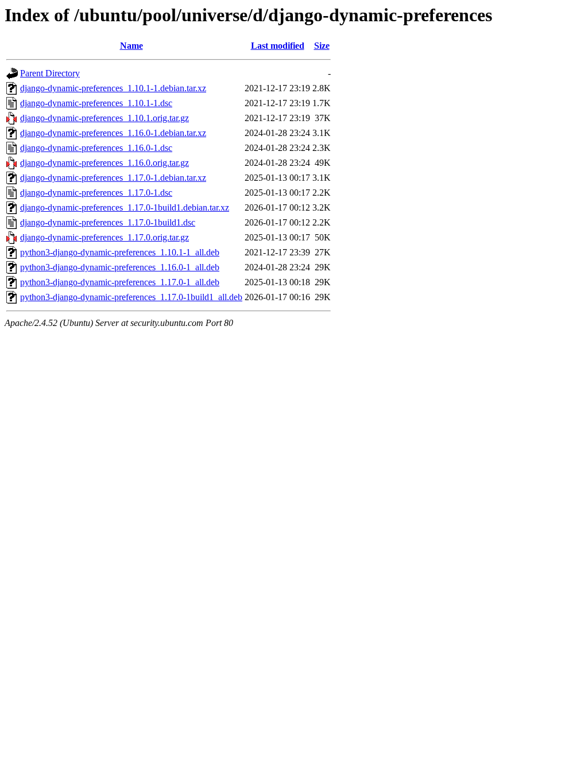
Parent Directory (50, 73)
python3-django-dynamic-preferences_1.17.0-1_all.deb (119, 282)
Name (131, 46)
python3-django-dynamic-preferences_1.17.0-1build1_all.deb (131, 297)
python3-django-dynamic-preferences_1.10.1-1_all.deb (119, 252)
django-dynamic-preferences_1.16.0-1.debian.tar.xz (113, 133)
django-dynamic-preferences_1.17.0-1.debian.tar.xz (113, 178)
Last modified (277, 46)
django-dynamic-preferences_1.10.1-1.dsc (96, 103)
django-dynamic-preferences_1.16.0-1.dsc (96, 148)
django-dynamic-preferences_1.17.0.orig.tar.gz (104, 237)
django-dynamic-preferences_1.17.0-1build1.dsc (107, 222)
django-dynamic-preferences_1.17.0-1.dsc (96, 192)
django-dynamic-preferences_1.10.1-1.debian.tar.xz (113, 88)
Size (322, 46)
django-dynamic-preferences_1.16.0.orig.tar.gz (104, 163)
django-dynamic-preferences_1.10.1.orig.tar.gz (104, 118)
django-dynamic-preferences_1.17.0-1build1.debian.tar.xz (124, 207)
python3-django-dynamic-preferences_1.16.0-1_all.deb (119, 267)
